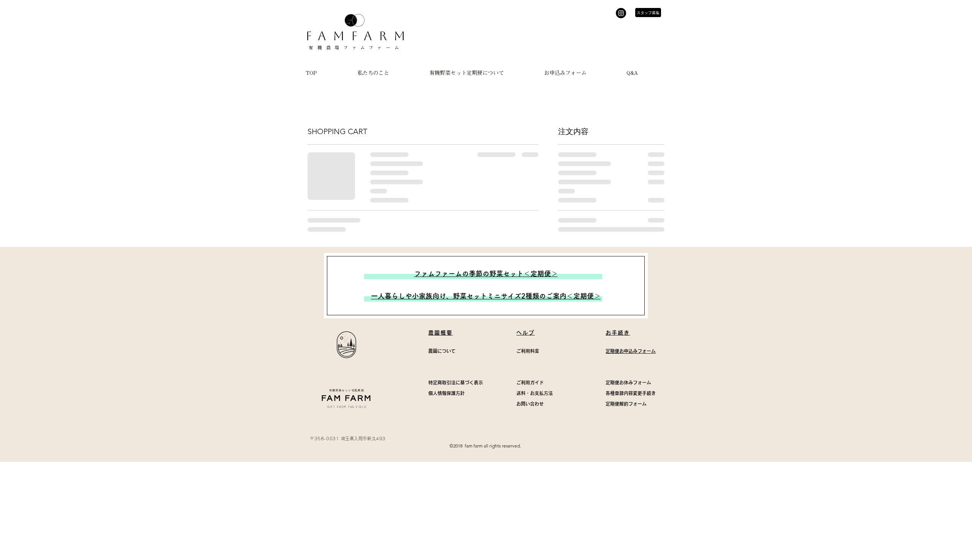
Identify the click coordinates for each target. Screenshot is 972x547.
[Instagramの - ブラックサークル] (621, 13)
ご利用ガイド (530, 382)
